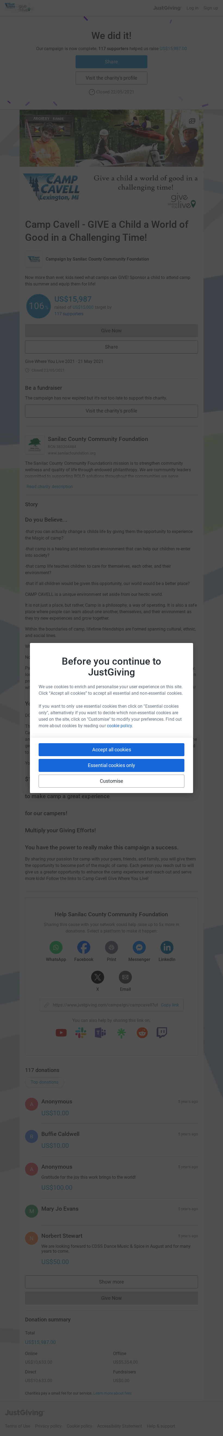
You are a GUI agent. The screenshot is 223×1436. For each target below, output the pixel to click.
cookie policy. (120, 725)
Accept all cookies (111, 749)
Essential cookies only (111, 765)
